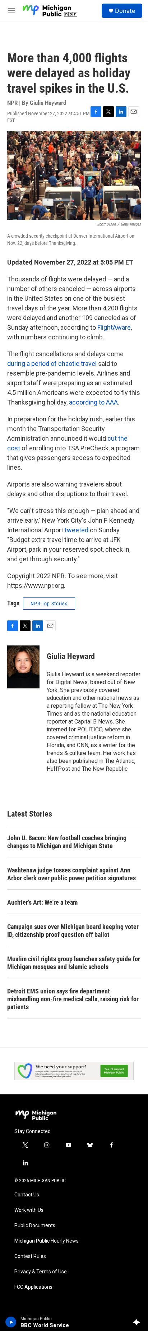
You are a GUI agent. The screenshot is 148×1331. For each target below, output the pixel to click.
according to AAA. (94, 402)
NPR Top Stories (49, 603)
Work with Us (28, 1210)
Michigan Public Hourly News (46, 1241)
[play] (10, 1322)
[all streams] (138, 1322)
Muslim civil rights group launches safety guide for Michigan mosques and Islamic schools (73, 963)
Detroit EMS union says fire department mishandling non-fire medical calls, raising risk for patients (73, 999)
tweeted (76, 530)
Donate (125, 11)
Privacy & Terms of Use (40, 1271)
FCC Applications (33, 1287)
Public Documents (34, 1225)
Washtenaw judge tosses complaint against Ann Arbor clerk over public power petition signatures (71, 874)
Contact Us (26, 1194)
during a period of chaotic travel (52, 363)
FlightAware (114, 327)
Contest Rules (30, 1256)
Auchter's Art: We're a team (42, 902)
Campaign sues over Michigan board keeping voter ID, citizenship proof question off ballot (73, 930)
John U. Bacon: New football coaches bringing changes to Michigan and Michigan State (66, 842)
